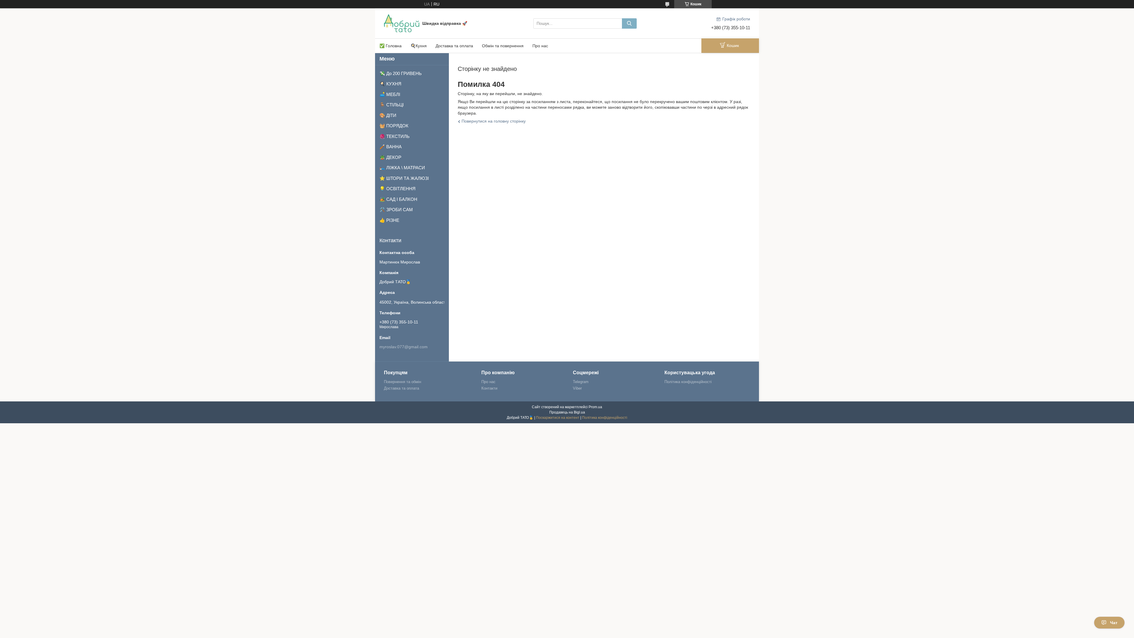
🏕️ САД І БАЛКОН (398, 199)
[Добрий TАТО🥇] (401, 23)
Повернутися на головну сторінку (494, 121)
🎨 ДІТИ (387, 115)
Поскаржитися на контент (557, 418)
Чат (1113, 622)
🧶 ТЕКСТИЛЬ (394, 136)
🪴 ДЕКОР (390, 157)
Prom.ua (595, 407)
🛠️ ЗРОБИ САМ (396, 209)
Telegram (581, 382)
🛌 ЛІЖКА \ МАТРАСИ (402, 167)
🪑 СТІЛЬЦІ (391, 104)
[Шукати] (629, 23)
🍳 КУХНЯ (390, 83)
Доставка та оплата (454, 45)
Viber (577, 388)
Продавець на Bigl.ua (567, 412)
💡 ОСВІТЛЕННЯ (397, 188)
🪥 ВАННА (390, 146)
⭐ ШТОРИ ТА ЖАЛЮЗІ (404, 178)
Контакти (489, 388)
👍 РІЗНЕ (389, 220)
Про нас (540, 45)
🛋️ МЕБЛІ (389, 94)
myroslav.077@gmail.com (403, 346)
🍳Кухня (418, 45)
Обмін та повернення (503, 45)
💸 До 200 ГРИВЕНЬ (400, 73)
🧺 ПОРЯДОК (393, 125)
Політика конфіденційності (688, 382)
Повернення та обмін (402, 382)
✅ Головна (390, 45)
